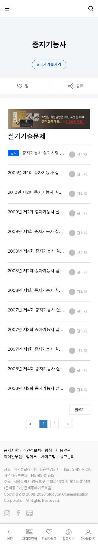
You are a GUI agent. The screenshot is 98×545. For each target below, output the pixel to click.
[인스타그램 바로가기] (7, 513)
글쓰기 (80, 409)
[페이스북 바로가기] (18, 513)
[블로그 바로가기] (29, 513)
